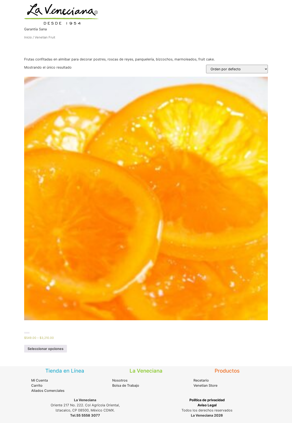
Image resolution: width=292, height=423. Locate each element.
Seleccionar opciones (45, 349)
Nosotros (217, 17)
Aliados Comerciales (248, 17)
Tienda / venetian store (185, 17)
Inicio (155, 17)
